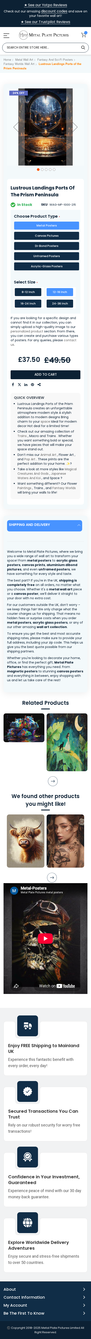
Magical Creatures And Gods (47, 471)
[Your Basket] (83, 35)
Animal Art (48, 455)
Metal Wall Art (24, 59)
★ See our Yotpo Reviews (45, 5)
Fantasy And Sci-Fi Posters (55, 59)
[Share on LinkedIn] (26, 385)
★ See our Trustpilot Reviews (45, 22)
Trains (22, 436)
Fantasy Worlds (64, 488)
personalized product (27, 331)
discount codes (54, 11)
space (45, 421)
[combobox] (45, 48)
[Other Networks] (39, 385)
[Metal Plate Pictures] (43, 35)
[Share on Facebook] (13, 385)
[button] (16, 127)
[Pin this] (32, 385)
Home (7, 59)
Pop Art (29, 459)
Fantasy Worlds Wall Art (19, 64)
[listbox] (45, 246)
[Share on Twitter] (19, 385)
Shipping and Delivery (29, 524)
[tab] (45, 525)
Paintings (24, 488)
